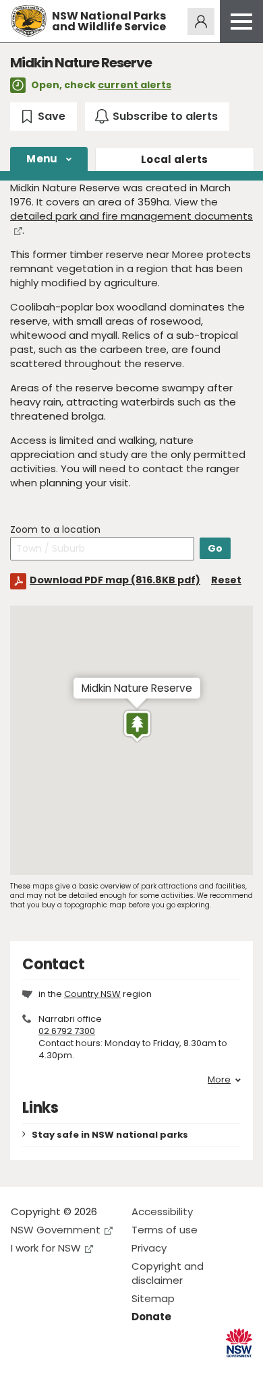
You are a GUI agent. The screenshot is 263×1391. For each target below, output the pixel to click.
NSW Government (55, 1230)
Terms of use (165, 1230)
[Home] (29, 21)
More (219, 1080)
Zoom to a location (55, 529)
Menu (41, 159)
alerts (174, 159)
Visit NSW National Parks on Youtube (81, 1369)
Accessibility (162, 1211)
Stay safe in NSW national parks (110, 1134)
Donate (151, 1316)
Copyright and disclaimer (168, 1273)
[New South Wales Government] (239, 1342)
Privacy (149, 1248)
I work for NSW (46, 1248)
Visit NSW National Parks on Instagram (52, 1369)
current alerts (134, 85)
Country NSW (92, 994)
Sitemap (153, 1298)
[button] (137, 726)
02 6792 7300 (66, 1031)
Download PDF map (115, 580)
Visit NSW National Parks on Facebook (23, 1369)
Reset (226, 580)
